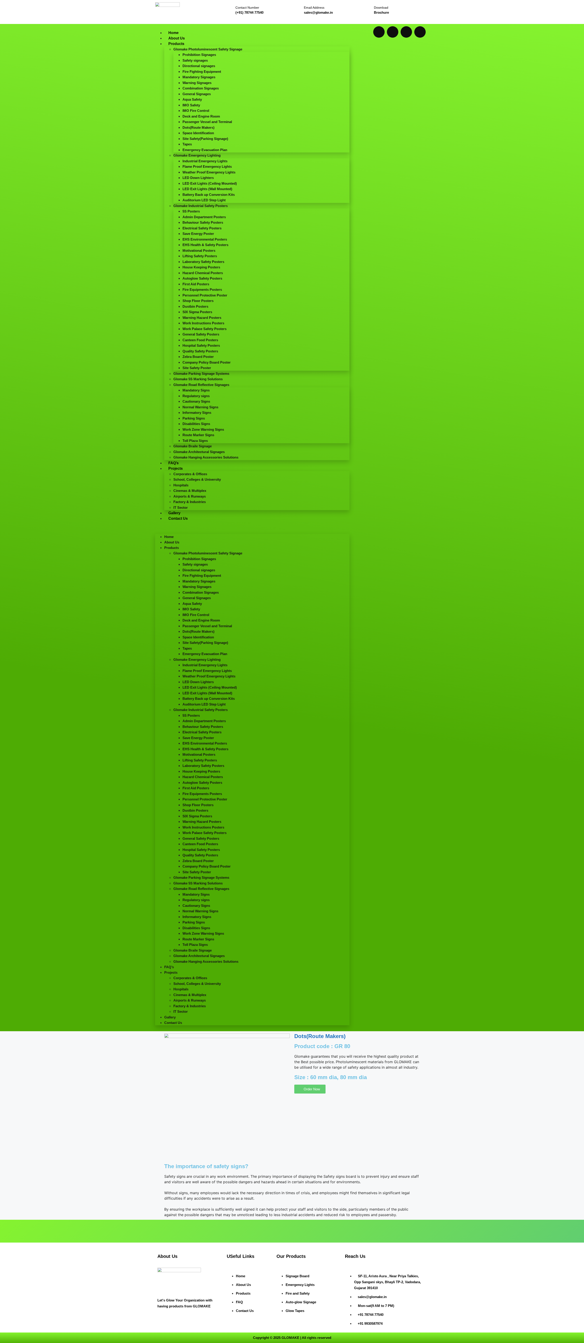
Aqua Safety (192, 99)
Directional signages (198, 66)
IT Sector (180, 507)
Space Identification (198, 133)
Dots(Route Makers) (198, 127)
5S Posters (191, 211)
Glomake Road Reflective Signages (201, 385)
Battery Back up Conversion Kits (208, 195)
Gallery (174, 513)
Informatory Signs (196, 412)
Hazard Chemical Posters (202, 273)
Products (176, 44)
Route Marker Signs (198, 435)
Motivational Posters (198, 250)
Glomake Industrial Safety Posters (200, 206)
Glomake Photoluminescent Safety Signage (207, 49)
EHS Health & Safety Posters (205, 245)
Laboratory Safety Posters (203, 262)
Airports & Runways (189, 496)
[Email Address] (296, 9)
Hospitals (180, 485)
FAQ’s (173, 463)
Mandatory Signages (198, 77)
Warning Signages (196, 83)
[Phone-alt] (420, 32)
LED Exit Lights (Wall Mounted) (207, 189)
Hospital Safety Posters (201, 345)
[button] (252, 527)
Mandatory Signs (196, 390)
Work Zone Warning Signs (203, 429)
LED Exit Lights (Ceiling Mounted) (209, 183)
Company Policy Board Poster (206, 362)
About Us (176, 38)
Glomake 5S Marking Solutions (198, 379)
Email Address (314, 7)
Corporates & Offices (190, 474)
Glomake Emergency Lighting (197, 155)
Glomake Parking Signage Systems (201, 373)
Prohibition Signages (199, 55)
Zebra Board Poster (198, 357)
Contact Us (178, 518)
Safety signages (195, 60)
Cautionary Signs (196, 401)
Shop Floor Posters (198, 301)
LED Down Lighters (198, 178)
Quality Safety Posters (200, 351)
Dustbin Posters (195, 306)
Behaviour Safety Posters (202, 222)
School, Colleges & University (197, 479)
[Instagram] (406, 32)
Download (381, 7)
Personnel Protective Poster (204, 295)
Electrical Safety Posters (202, 228)
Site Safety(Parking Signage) (205, 139)
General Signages (196, 94)
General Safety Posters (200, 334)
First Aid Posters (195, 284)
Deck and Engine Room (201, 116)
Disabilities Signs (196, 424)
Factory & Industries (189, 502)
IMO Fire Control (195, 111)
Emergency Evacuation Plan (204, 150)
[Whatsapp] (379, 32)
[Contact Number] (228, 9)
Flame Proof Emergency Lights (207, 166)
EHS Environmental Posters (204, 239)
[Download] (366, 8)
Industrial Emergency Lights (204, 161)
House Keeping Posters (201, 267)
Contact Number (247, 7)
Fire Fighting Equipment (201, 71)
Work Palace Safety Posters (204, 329)
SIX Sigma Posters (197, 312)
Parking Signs (193, 418)
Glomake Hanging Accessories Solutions (205, 457)
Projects (175, 468)
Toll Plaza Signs (195, 441)
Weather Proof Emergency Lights (208, 172)
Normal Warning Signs (200, 407)
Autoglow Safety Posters (202, 278)
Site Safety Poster (196, 368)
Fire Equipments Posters (202, 289)
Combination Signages (200, 88)
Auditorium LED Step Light (204, 200)
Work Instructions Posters (203, 323)
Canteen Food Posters (200, 340)
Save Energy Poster (198, 234)
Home (173, 33)
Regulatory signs (196, 396)
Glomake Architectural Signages (199, 452)
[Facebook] (392, 32)
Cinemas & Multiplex (189, 491)
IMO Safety (191, 105)
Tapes (187, 144)
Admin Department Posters (204, 217)
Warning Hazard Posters (201, 318)
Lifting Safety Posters (199, 256)
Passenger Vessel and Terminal (207, 122)
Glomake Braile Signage (192, 446)
